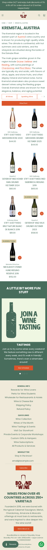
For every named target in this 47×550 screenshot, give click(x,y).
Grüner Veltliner (24, 61)
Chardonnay (8, 68)
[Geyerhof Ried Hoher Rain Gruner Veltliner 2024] (12, 162)
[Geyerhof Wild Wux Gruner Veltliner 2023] (34, 206)
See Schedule (23, 368)
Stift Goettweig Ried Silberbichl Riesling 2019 (34, 182)
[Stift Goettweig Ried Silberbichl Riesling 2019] (34, 162)
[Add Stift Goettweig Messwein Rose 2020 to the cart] (20, 125)
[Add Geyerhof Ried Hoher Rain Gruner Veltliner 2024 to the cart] (20, 169)
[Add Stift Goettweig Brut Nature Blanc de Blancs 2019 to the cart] (20, 213)
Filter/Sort (23, 103)
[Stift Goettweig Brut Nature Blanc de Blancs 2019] (12, 206)
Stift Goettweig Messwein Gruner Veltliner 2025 (34, 138)
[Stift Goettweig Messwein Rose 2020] (12, 118)
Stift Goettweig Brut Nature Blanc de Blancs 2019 (12, 226)
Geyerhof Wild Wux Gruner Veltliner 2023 (34, 226)
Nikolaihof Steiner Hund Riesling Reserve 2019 (12, 270)
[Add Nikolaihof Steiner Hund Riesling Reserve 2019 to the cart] (20, 257)
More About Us (23, 529)
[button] (44, 96)
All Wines (9, 96)
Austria (21, 36)
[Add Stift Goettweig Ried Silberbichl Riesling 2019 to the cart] (42, 169)
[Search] (39, 15)
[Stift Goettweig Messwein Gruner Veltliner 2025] (34, 118)
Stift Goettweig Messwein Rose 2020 (12, 136)
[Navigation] (2, 15)
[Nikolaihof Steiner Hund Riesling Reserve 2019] (12, 250)
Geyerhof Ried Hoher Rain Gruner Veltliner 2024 (12, 182)
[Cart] (44, 15)
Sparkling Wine (27, 96)
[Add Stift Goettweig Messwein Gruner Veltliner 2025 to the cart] (42, 125)
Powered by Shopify (23, 547)
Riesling (5, 64)
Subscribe (23, 468)
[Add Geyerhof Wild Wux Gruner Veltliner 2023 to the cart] (42, 213)
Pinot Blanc (25, 68)
